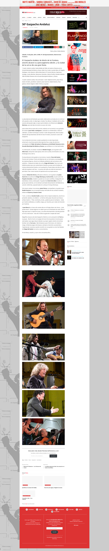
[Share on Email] (58, 47)
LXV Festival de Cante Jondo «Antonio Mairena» (78, 253)
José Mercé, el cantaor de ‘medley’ (29, 487)
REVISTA (23, 17)
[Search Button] (86, 17)
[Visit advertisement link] (54, 3)
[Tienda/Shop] (70, 7)
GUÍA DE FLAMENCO (50, 17)
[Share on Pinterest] (55, 47)
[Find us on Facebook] (75, 8)
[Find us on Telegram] (86, 8)
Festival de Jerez (26, 495)
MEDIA (44, 17)
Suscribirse (53, 456)
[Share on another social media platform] (63, 47)
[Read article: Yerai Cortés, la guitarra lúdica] (77, 196)
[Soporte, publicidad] (54, 7)
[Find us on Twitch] (84, 8)
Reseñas (29, 20)
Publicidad (75, 17)
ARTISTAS (39, 17)
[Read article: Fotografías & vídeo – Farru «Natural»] (28, 493)
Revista (26, 20)
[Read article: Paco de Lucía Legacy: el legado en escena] (54, 481)
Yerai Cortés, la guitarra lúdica (74, 205)
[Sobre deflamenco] (61, 7)
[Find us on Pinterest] (79, 8)
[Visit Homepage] (28, 12)
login (26, 503)
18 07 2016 (31, 27)
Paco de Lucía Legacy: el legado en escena (53, 487)
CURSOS (34, 17)
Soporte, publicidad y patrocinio (76, 521)
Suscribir (54, 532)
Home (23, 20)
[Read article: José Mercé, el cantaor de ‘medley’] (32, 481)
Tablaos (63, 17)
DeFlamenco (25, 27)
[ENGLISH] (69, 17)
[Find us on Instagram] (81, 8)
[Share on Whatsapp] (60, 47)
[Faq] (66, 7)
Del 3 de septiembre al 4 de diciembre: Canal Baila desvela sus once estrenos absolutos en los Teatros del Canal (78, 215)
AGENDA (29, 17)
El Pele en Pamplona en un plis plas (77, 210)
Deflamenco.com (50, 545)
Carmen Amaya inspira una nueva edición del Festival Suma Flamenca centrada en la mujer (78, 225)
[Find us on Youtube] (82, 8)
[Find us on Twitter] (77, 8)
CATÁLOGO (58, 17)
